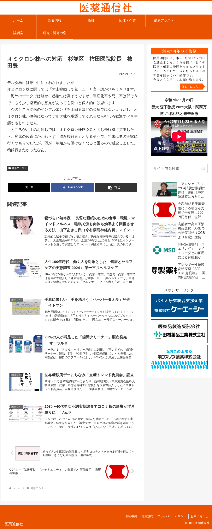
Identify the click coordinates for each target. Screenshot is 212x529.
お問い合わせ (199, 516)
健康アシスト (19, 168)
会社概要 (131, 516)
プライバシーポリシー (171, 516)
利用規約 (147, 516)
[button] (116, 187)
